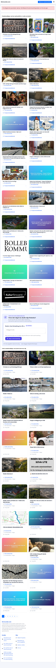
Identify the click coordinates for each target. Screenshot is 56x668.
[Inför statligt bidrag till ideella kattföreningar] (14, 79)
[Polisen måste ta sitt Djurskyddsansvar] (41, 54)
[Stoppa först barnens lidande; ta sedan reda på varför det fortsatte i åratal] (41, 102)
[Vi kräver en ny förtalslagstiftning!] (14, 29)
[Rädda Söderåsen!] (41, 79)
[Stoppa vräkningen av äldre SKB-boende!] (41, 152)
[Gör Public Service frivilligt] (14, 176)
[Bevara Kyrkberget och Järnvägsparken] (41, 299)
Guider (4, 635)
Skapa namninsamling (14, 338)
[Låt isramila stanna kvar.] (41, 275)
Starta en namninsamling (45, 1)
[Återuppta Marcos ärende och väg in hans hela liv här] (41, 30)
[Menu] (53, 2)
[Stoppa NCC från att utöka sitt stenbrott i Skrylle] (14, 54)
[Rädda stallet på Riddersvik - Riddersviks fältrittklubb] (14, 226)
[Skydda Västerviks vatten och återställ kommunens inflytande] (41, 127)
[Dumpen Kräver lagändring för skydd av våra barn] (41, 251)
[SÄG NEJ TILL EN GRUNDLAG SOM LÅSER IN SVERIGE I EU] (14, 201)
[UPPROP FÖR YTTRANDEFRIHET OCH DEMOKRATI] (14, 299)
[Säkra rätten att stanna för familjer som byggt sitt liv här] (14, 102)
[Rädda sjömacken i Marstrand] (41, 201)
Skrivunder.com (5, 2)
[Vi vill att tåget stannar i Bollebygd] (14, 251)
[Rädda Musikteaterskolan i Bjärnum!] (14, 127)
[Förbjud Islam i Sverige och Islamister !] (14, 275)
